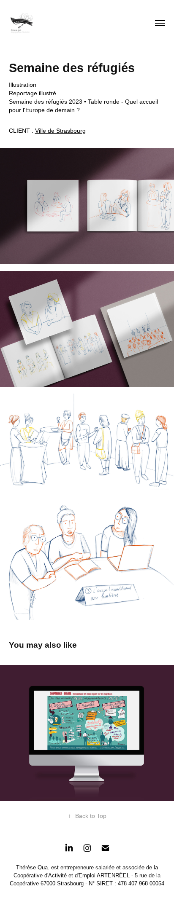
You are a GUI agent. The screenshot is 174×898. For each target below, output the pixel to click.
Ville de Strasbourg (60, 130)
